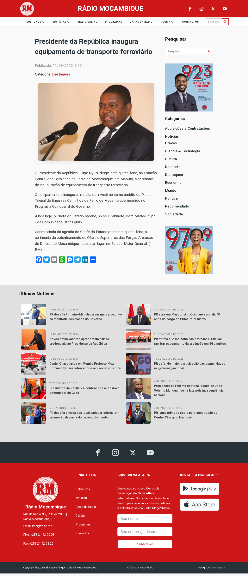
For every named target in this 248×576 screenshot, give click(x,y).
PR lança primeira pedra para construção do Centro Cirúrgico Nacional (185, 415)
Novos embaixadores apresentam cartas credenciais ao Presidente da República (79, 341)
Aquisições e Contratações (187, 128)
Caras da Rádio (141, 22)
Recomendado (177, 206)
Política (171, 198)
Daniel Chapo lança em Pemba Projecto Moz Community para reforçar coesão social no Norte (85, 366)
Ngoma (165, 22)
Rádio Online (87, 22)
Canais (80, 516)
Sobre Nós (83, 489)
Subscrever (145, 544)
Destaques (61, 74)
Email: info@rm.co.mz (37, 526)
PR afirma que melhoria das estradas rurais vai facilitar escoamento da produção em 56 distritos (190, 341)
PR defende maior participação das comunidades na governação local (189, 366)
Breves (171, 143)
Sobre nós (33, 22)
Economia (173, 182)
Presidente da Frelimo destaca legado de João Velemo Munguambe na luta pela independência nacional (189, 390)
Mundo (170, 190)
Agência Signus (216, 567)
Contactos (190, 22)
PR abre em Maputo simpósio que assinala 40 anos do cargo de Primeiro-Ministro (187, 317)
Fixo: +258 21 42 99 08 (38, 535)
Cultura (171, 159)
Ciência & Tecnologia (182, 151)
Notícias (59, 22)
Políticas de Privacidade (140, 567)
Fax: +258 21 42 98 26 (38, 543)
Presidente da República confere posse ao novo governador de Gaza (84, 390)
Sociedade (174, 214)
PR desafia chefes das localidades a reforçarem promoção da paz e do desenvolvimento (84, 415)
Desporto (173, 167)
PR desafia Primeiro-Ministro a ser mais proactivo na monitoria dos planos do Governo (85, 317)
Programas (113, 22)
